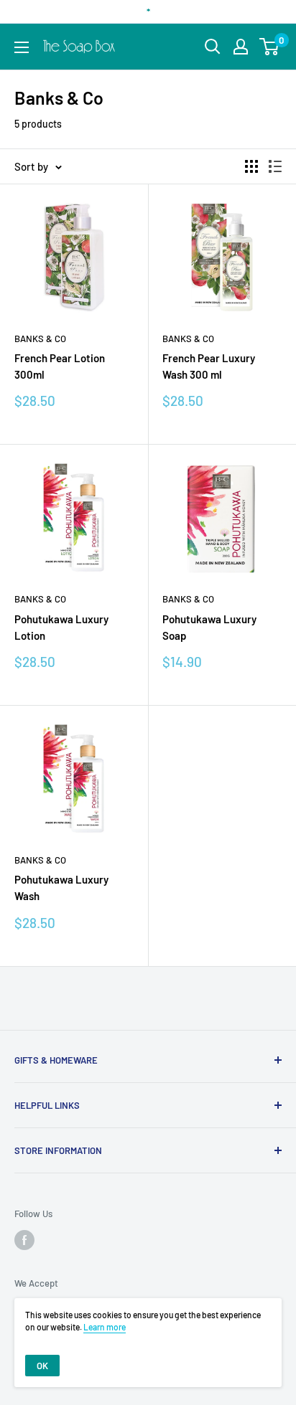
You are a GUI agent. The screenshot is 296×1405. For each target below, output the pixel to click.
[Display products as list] (275, 166)
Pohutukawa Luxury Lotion (61, 627)
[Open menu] (21, 47)
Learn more (104, 1327)
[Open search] (213, 47)
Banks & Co (40, 338)
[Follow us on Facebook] (24, 1240)
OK (42, 1365)
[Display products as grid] (251, 166)
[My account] (240, 47)
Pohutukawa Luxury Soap (209, 627)
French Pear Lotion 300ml (59, 366)
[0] (270, 46)
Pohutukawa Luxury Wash (61, 887)
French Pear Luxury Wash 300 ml (208, 366)
